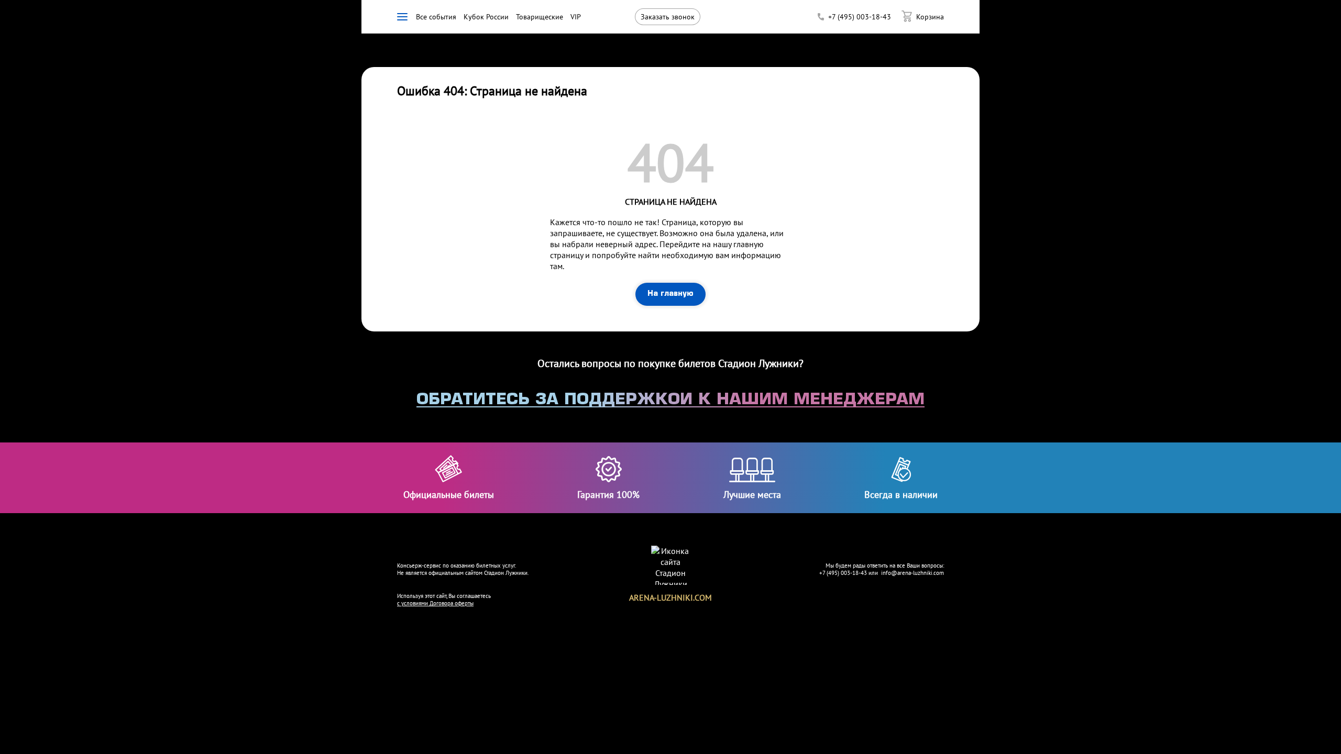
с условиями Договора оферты (435, 603)
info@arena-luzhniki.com (912, 572)
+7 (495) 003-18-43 (843, 572)
